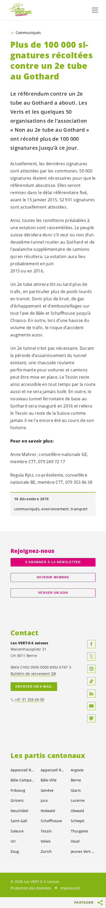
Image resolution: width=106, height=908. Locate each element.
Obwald (77, 810)
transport (79, 508)
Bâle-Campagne (22, 780)
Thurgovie (79, 831)
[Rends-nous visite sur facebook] (91, 644)
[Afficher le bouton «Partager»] (100, 902)
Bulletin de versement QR (33, 673)
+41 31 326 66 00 (30, 699)
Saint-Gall (19, 820)
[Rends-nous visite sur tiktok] (91, 681)
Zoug (15, 851)
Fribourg (18, 790)
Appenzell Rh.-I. (53, 770)
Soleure (17, 831)
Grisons (17, 800)
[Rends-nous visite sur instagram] (91, 669)
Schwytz (78, 820)
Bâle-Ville (49, 780)
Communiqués (28, 33)
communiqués (27, 508)
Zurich (46, 851)
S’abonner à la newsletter (53, 562)
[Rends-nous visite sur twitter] (91, 656)
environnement (55, 508)
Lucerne (78, 800)
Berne (76, 780)
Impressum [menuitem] (70, 888)
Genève (47, 790)
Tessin (46, 831)
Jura (44, 800)
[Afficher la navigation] (95, 10)
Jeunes (83, 851)
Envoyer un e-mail (33, 686)
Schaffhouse (51, 820)
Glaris (76, 790)
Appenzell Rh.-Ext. (22, 770)
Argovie (77, 770)
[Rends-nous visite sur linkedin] (91, 693)
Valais (46, 841)
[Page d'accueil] (20, 10)
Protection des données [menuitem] (31, 888)
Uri (13, 841)
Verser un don (53, 593)
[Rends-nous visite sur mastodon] (91, 718)
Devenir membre (53, 577)
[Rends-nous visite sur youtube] (91, 706)
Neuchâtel (19, 810)
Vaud (75, 841)
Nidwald (48, 810)
